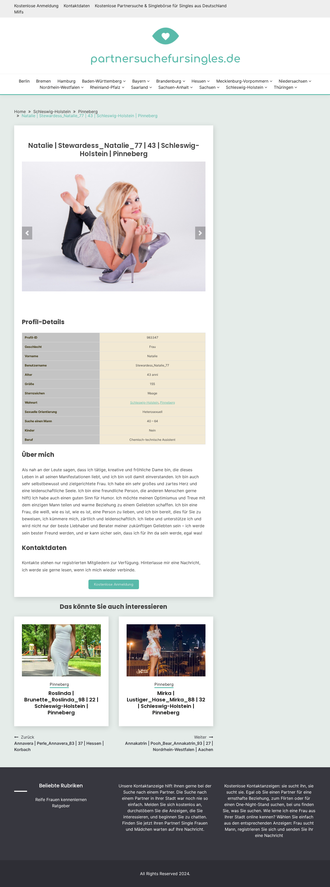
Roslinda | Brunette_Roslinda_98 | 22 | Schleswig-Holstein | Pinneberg (61, 703)
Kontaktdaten (77, 5)
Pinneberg (167, 402)
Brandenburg (168, 81)
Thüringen (283, 87)
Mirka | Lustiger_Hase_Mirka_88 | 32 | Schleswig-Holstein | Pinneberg (166, 703)
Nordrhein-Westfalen (60, 87)
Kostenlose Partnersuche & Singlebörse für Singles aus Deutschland (161, 5)
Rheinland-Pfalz (105, 87)
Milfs (18, 11)
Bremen (43, 81)
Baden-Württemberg (102, 81)
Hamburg (66, 81)
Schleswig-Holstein (244, 87)
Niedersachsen (293, 81)
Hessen (199, 81)
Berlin (24, 81)
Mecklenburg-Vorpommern (242, 81)
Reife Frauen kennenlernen (61, 799)
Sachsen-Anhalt (173, 87)
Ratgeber (61, 805)
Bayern (139, 81)
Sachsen (207, 87)
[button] (27, 233)
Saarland (139, 87)
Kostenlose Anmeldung (36, 5)
